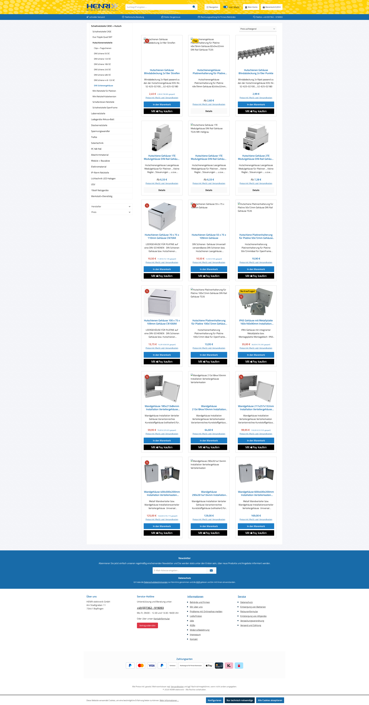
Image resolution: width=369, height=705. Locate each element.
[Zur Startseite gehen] (102, 7)
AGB (198, 582)
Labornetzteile (98, 113)
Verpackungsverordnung (252, 620)
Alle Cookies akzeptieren (270, 700)
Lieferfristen (196, 616)
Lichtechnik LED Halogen (103, 178)
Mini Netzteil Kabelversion (104, 96)
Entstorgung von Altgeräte (253, 616)
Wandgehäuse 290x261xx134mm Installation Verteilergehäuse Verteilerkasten (209, 493)
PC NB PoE (96, 149)
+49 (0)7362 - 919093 (150, 608)
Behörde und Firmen (200, 602)
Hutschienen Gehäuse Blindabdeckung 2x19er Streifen (162, 72)
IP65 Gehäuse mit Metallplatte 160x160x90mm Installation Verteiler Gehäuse (256, 322)
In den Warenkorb (162, 104)
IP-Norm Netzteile (100, 172)
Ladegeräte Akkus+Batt (102, 119)
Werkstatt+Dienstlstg (101, 196)
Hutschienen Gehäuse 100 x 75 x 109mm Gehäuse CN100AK (162, 322)
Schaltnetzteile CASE (102, 31)
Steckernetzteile (99, 125)
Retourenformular (249, 611)
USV (93, 184)
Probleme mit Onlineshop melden (206, 611)
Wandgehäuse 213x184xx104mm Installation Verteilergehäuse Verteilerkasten (209, 408)
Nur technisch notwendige (240, 700)
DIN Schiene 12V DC (102, 58)
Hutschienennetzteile (102, 42)
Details (208, 111)
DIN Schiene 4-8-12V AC (104, 80)
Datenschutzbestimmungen (156, 582)
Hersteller (96, 206)
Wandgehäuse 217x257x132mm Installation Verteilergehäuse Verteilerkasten (256, 408)
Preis (93, 212)
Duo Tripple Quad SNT (102, 37)
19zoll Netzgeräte (100, 190)
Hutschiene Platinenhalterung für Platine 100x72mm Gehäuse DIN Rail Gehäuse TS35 (208, 322)
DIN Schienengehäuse (103, 85)
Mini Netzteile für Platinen (104, 90)
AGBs (192, 625)
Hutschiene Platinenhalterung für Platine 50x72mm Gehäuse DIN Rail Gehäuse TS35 (256, 236)
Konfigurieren (214, 700)
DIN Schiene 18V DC (102, 64)
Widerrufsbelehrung (199, 630)
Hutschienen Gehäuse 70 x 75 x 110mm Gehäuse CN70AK (162, 236)
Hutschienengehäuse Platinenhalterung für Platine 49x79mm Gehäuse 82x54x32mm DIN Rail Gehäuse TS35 (208, 72)
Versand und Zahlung (250, 625)
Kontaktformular (162, 618)
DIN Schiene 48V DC (102, 74)
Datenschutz (246, 602)
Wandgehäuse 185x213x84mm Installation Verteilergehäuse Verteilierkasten (162, 408)
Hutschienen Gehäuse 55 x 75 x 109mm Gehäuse (209, 236)
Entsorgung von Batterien (253, 607)
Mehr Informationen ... (169, 700)
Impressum (195, 634)
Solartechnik (97, 143)
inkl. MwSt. (232, 7)
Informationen (195, 596)
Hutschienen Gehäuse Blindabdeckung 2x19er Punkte (256, 72)
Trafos (94, 137)
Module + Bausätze (100, 160)
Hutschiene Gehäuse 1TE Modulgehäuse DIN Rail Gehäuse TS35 (162, 157)
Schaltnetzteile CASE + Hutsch (106, 26)
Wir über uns (196, 607)
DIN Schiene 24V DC (102, 69)
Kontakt (194, 639)
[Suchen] (194, 7)
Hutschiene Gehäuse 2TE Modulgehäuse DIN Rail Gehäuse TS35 (256, 157)
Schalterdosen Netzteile (103, 102)
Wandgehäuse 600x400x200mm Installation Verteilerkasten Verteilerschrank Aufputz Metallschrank (256, 493)
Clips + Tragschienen (102, 48)
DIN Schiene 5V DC (102, 53)
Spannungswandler (100, 131)
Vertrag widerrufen (147, 625)
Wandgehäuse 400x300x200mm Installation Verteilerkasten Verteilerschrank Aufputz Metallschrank (162, 493)
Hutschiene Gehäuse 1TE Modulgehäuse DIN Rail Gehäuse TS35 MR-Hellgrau (209, 157)
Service (242, 596)
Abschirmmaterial (100, 154)
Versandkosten (177, 686)
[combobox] (158, 7)
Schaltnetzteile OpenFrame (105, 107)
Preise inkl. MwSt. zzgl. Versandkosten (162, 97)
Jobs (192, 620)
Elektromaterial (98, 166)
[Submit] (211, 570)
